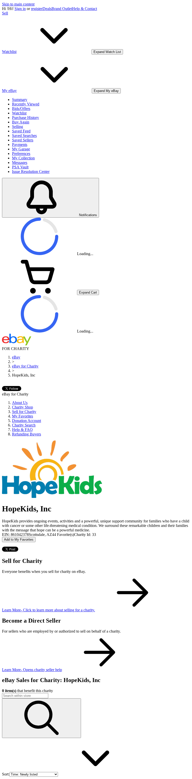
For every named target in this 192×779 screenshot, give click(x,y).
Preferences (21, 153)
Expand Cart (88, 292)
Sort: (6, 774)
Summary (19, 99)
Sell (5, 13)
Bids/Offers (21, 108)
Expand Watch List (107, 52)
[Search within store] (41, 718)
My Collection (23, 158)
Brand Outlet (62, 8)
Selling (17, 126)
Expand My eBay (106, 91)
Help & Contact (84, 8)
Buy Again (20, 122)
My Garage (21, 149)
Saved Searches (24, 135)
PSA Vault (20, 167)
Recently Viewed (25, 104)
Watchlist (19, 113)
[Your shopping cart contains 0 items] (39, 292)
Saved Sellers (22, 140)
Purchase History (25, 117)
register (36, 8)
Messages (19, 162)
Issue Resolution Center (31, 171)
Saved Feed (21, 131)
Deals (47, 8)
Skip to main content (18, 4)
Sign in (20, 8)
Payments (19, 144)
